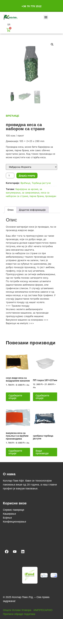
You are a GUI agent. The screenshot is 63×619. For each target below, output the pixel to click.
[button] (45, 17)
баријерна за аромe (26, 189)
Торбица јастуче (41, 183)
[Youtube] (14, 551)
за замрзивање (30, 192)
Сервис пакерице (13, 509)
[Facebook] (6, 551)
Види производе (42, 452)
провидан (50, 196)
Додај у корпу (27, 175)
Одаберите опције (15, 397)
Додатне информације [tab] (32, 209)
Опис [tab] (10, 209)
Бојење (7, 517)
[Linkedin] (22, 551)
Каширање (9, 513)
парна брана (36, 196)
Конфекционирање (14, 521)
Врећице (12, 115)
